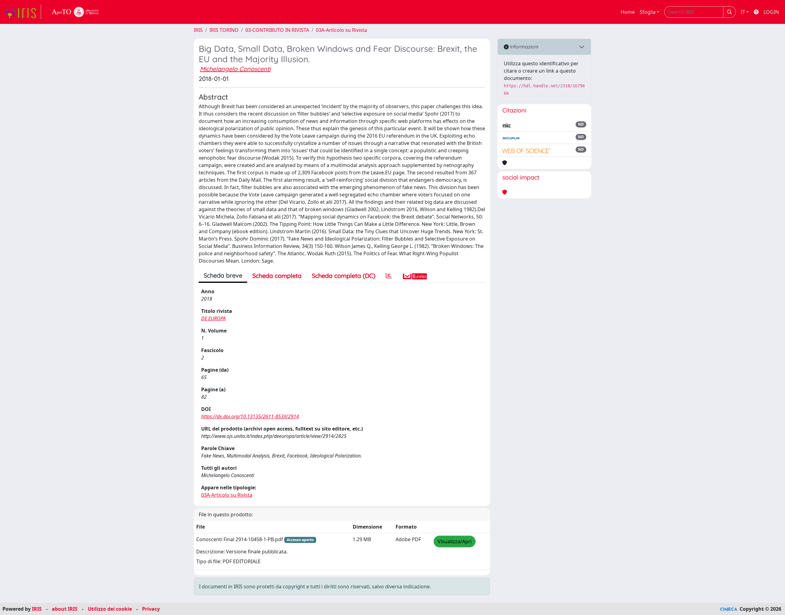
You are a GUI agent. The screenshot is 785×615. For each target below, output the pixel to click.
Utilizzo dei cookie (110, 609)
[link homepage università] (75, 12)
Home (628, 12)
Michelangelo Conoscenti (235, 69)
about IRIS (65, 609)
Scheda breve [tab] (223, 275)
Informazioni (523, 47)
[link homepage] (22, 12)
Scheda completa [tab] (276, 275)
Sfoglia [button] (648, 12)
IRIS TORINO (224, 30)
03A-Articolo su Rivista (341, 30)
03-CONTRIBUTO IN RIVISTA (277, 30)
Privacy (151, 609)
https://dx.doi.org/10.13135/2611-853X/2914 (250, 416)
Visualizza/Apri (455, 541)
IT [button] (743, 12)
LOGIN (771, 12)
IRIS (198, 30)
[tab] (389, 275)
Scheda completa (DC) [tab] (343, 275)
